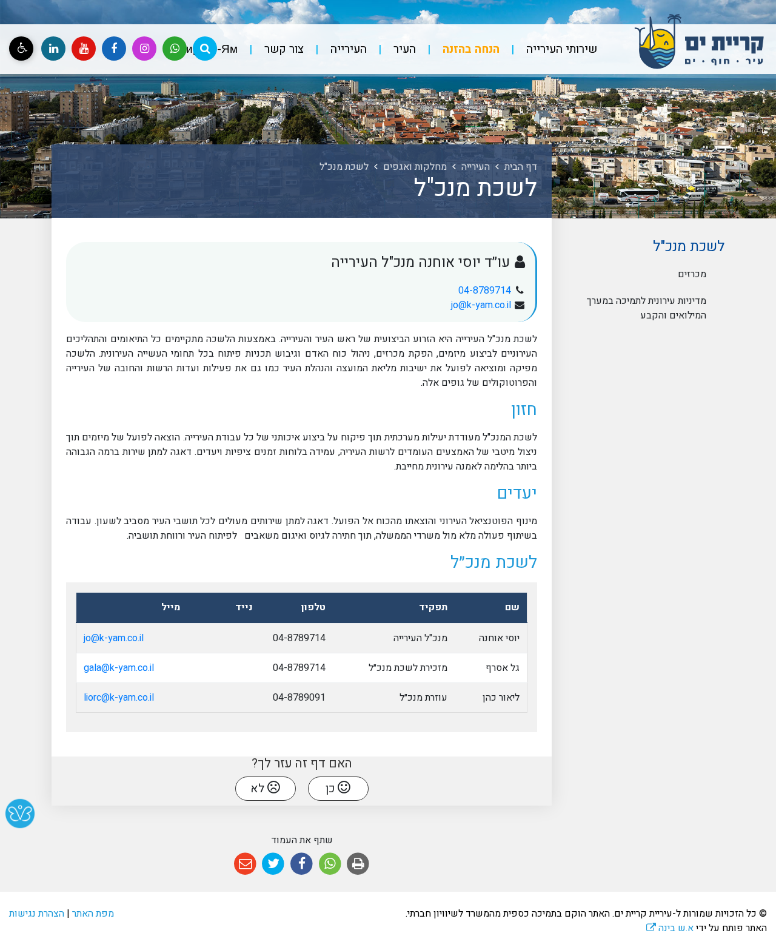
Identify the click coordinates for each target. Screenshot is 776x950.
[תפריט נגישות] (21, 48)
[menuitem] (549, 49)
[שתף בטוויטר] (274, 864)
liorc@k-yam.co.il (119, 697)
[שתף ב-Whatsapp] (330, 864)
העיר (403, 49)
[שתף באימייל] (245, 864)
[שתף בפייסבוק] (302, 864)
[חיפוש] (205, 48)
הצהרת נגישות (36, 913)
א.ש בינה (670, 928)
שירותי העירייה (560, 49)
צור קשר (282, 49)
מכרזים (692, 274)
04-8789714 (484, 290)
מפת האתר (93, 913)
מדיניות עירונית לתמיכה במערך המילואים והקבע (646, 308)
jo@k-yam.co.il (481, 305)
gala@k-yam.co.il (119, 668)
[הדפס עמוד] (358, 864)
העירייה (347, 49)
